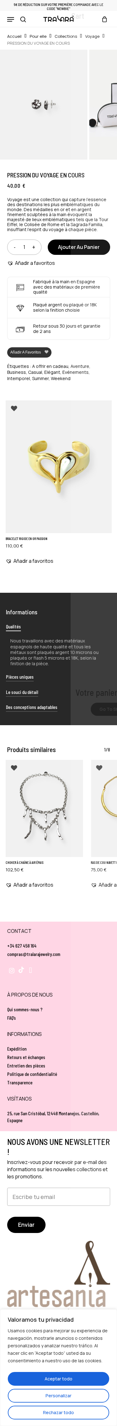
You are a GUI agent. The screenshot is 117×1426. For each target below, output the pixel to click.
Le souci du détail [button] (22, 692)
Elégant (52, 372)
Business (16, 372)
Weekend (61, 378)
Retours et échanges (26, 1057)
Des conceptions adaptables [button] (31, 707)
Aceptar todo (58, 1379)
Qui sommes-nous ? (24, 1009)
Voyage (92, 36)
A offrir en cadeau (50, 366)
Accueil (14, 36)
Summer (40, 378)
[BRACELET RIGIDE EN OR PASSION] (59, 466)
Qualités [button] (13, 626)
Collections (66, 36)
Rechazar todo (58, 1412)
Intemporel (18, 378)
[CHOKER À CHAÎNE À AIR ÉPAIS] (44, 808)
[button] (10, 19)
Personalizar (58, 1396)
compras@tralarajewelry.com (33, 954)
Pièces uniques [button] (20, 677)
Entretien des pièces (26, 1065)
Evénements (75, 372)
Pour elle (38, 36)
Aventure (80, 366)
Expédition (17, 1049)
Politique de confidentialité (32, 1074)
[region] (58, 1367)
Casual (35, 372)
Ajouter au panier (79, 247)
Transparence (19, 1082)
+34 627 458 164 (22, 945)
